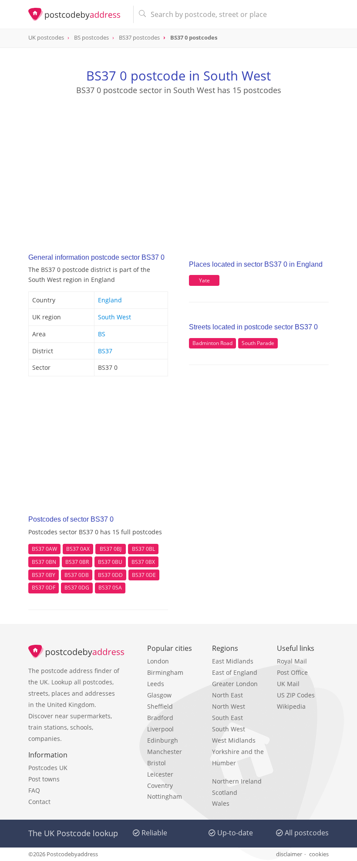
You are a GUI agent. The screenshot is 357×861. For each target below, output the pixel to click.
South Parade (258, 343)
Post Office (292, 672)
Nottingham (164, 796)
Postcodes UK (47, 768)
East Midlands (232, 661)
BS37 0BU (110, 562)
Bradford (160, 718)
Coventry (160, 785)
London (158, 661)
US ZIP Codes (296, 695)
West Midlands (234, 740)
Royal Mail (292, 661)
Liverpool (160, 729)
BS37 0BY (43, 575)
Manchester (164, 751)
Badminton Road (212, 343)
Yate (204, 280)
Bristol (156, 763)
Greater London (235, 684)
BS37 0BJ (110, 549)
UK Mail (288, 684)
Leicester (160, 774)
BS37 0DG (76, 587)
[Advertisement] (178, 166)
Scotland (224, 792)
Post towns (44, 779)
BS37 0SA (110, 587)
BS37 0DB (76, 575)
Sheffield (160, 706)
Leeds (155, 684)
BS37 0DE (144, 575)
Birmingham (165, 672)
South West (114, 317)
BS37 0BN (44, 562)
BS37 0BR (77, 562)
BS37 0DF (43, 587)
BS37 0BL (143, 549)
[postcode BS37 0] (77, 14)
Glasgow (159, 695)
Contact (39, 801)
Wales (220, 803)
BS (101, 334)
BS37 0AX (78, 549)
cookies (319, 854)
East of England (234, 672)
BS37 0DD (110, 575)
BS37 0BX (143, 562)
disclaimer (289, 854)
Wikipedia (291, 706)
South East (227, 718)
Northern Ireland (237, 781)
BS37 (105, 351)
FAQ (34, 790)
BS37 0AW (44, 549)
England (110, 300)
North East (227, 695)
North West (228, 706)
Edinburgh (162, 740)
